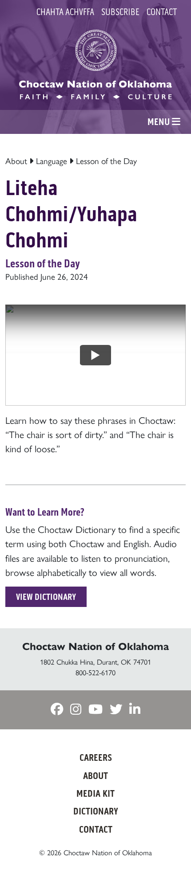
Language (51, 161)
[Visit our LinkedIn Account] (134, 710)
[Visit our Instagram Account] (75, 710)
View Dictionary (46, 596)
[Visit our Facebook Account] (57, 710)
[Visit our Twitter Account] (116, 710)
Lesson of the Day (106, 161)
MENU (159, 122)
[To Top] (170, 845)
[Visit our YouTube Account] (95, 710)
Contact (162, 12)
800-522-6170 (95, 672)
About (16, 161)
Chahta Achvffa (65, 12)
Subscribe (120, 12)
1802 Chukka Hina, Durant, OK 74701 (95, 662)
